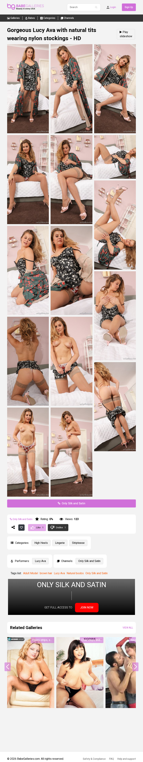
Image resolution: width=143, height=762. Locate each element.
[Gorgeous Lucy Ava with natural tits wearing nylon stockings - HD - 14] (28, 496)
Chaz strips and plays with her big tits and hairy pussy (92, 640)
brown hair (46, 573)
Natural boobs (75, 573)
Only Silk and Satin (73, 503)
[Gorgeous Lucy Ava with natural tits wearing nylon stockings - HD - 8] (28, 314)
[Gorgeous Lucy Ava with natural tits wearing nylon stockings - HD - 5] (71, 223)
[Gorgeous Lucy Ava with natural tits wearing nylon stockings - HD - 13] (115, 450)
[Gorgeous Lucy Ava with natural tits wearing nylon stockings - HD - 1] (28, 132)
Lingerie (60, 543)
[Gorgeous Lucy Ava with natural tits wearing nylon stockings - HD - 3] (115, 132)
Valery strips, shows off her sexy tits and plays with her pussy (43, 640)
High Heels (41, 543)
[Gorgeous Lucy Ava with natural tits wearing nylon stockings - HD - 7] (115, 269)
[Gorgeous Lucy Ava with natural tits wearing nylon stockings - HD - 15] (71, 496)
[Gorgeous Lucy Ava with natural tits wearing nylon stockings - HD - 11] (28, 405)
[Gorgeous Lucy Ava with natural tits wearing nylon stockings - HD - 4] (28, 223)
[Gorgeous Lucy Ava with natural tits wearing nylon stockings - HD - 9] (71, 314)
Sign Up (129, 7)
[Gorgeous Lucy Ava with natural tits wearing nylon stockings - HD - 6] (115, 178)
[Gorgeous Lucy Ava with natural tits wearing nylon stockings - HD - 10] (115, 359)
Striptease (78, 543)
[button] (135, 666)
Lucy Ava (40, 561)
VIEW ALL (128, 628)
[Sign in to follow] (21, 527)
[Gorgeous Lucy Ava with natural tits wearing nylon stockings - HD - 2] (71, 132)
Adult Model (30, 573)
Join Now (86, 607)
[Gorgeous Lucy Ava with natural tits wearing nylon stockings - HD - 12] (71, 405)
